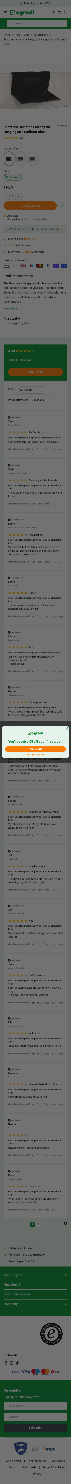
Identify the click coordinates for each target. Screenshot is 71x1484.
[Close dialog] (66, 728)
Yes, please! (35, 749)
